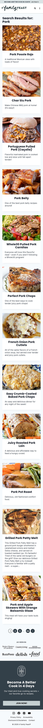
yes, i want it (21, 374)
